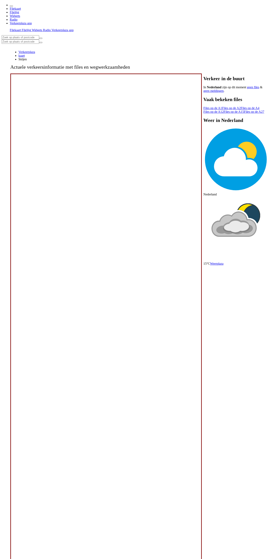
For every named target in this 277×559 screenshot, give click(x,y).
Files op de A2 (231, 108)
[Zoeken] (40, 42)
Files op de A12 (213, 111)
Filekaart (15, 8)
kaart (21, 55)
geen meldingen (213, 91)
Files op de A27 (254, 111)
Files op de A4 (250, 108)
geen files (253, 87)
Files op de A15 (234, 111)
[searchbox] (20, 37)
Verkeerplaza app (21, 23)
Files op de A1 (212, 108)
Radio (13, 19)
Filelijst (14, 12)
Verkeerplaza (26, 52)
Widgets (15, 16)
